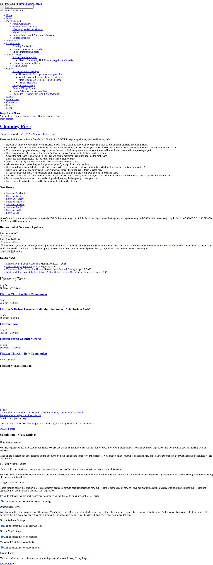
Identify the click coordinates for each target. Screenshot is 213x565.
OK (2, 428)
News (41, 116)
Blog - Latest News (10, 113)
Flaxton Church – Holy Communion (23, 294)
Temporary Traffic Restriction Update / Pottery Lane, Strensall (36, 269)
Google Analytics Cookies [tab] (13, 482)
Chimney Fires (29, 116)
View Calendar (7, 359)
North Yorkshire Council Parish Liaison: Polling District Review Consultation (44, 272)
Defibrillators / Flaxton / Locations (23, 263)
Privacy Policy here (173, 245)
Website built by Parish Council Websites (63, 412)
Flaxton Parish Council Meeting (20, 338)
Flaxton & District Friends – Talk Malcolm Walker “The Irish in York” (45, 309)
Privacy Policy (7, 563)
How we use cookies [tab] (10, 442)
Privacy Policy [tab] (7, 553)
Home (17, 116)
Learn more (9, 428)
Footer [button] (3, 409)
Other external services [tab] (11, 506)
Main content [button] (6, 118)
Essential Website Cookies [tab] (13, 463)
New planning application (19, 266)
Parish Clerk (49, 134)
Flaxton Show (9, 324)
